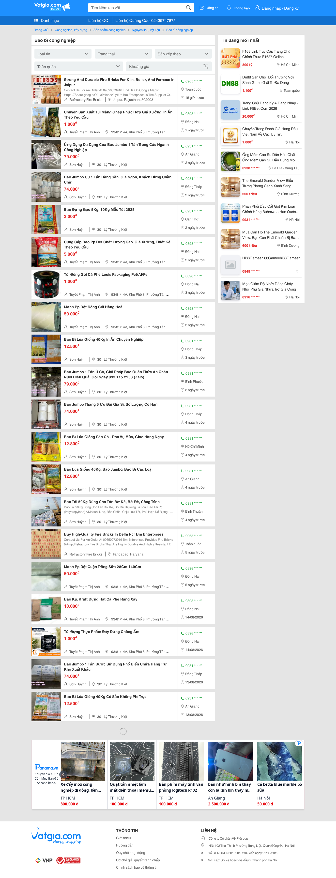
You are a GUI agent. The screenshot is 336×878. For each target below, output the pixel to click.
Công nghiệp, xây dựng (71, 29)
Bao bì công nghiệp (179, 29)
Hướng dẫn (125, 845)
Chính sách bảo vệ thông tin (137, 867)
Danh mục (49, 20)
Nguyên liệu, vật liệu (146, 29)
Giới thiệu (123, 837)
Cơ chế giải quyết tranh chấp (138, 859)
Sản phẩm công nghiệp (109, 29)
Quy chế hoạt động (130, 852)
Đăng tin (212, 7)
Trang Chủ (41, 29)
